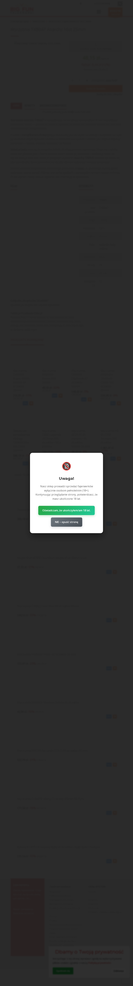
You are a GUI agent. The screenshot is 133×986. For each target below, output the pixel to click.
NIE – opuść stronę (66, 522)
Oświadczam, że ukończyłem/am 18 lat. (66, 510)
